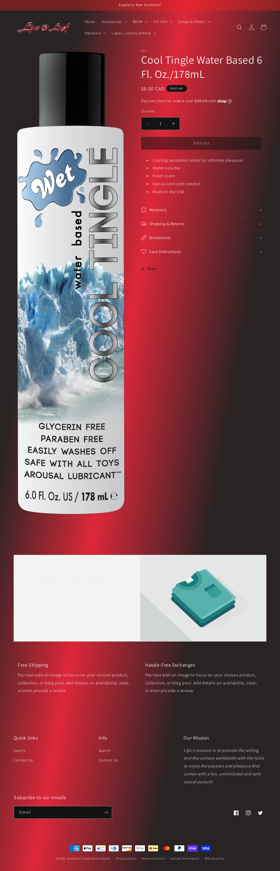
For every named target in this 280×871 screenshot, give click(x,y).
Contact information (184, 858)
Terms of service (152, 858)
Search (20, 750)
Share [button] (152, 268)
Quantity (148, 111)
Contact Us (23, 760)
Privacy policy (126, 858)
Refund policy (214, 858)
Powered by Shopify (96, 858)
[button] (114, 21)
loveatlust (74, 858)
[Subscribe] (106, 812)
